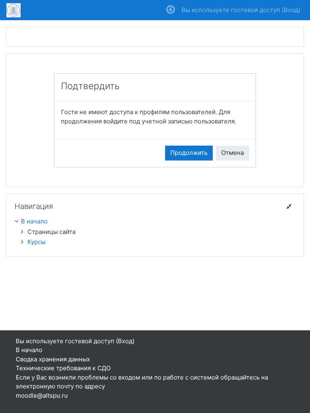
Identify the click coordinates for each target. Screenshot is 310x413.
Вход (291, 10)
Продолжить (188, 152)
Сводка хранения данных (53, 359)
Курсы (36, 242)
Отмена (232, 152)
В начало (34, 221)
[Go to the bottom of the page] (170, 10)
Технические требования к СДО (63, 368)
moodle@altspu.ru (42, 395)
